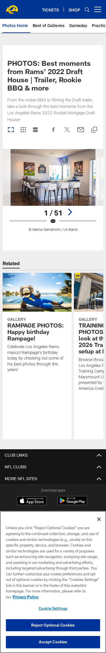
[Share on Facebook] (53, 133)
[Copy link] (94, 130)
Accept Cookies (53, 641)
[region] (53, 582)
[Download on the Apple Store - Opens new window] (32, 501)
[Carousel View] (11, 130)
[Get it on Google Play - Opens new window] (72, 503)
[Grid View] (23, 130)
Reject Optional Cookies (53, 625)
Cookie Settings (53, 608)
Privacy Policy (26, 596)
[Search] (87, 10)
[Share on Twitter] (67, 133)
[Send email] (80, 133)
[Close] (98, 519)
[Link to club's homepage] (12, 7)
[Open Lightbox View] (53, 194)
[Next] (69, 212)
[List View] (35, 130)
